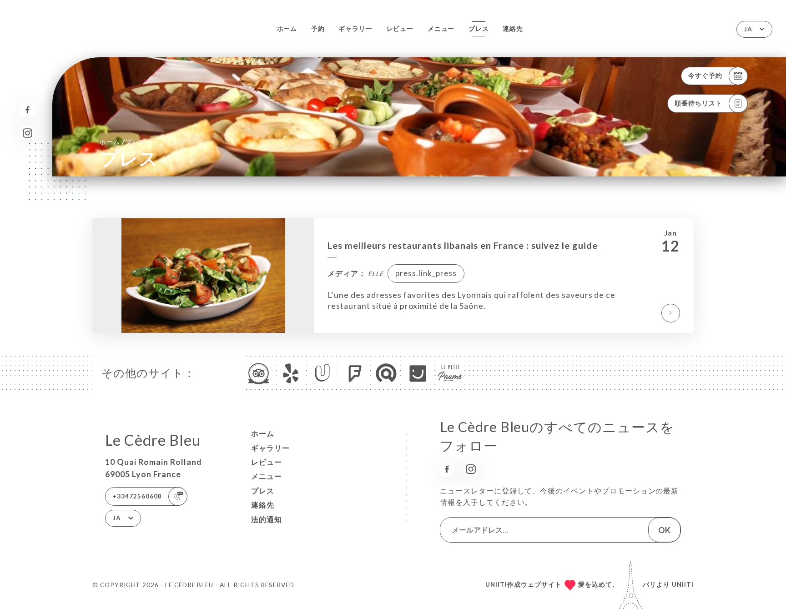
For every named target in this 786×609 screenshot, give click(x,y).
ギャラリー (355, 28)
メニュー (441, 28)
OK (664, 530)
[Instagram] (27, 133)
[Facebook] (27, 110)
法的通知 (266, 519)
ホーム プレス (123, 141)
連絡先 (513, 28)
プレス (479, 28)
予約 (318, 28)
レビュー (400, 28)
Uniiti (683, 584)
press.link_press (426, 273)
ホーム (287, 28)
